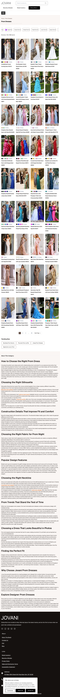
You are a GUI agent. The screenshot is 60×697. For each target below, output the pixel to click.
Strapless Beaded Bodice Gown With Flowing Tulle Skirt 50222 (37, 325)
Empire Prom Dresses (4, 29)
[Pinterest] (8, 629)
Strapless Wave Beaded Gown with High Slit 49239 (7, 131)
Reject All (20, 690)
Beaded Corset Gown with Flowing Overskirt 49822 (51, 260)
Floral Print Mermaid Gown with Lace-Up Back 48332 (22, 260)
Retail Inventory (6, 655)
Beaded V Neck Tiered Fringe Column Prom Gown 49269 (37, 66)
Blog (3, 646)
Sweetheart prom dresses (7, 485)
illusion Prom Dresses (39, 29)
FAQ (3, 643)
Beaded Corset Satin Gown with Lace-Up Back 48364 (51, 291)
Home (2, 18)
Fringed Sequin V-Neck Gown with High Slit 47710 (51, 131)
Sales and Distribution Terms (10, 664)
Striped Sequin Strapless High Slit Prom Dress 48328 (22, 131)
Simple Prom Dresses (13, 29)
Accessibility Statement (8, 667)
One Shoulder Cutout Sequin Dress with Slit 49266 (21, 66)
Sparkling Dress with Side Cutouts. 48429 (7, 291)
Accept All (30, 690)
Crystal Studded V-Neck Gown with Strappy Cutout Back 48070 (22, 99)
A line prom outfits (20, 399)
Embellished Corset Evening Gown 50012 (6, 65)
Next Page (37, 333)
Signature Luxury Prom (8, 347)
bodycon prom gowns (24, 394)
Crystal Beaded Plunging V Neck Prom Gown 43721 (22, 291)
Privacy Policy (6, 661)
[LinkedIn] (11, 629)
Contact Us (5, 640)
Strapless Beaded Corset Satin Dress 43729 (51, 65)
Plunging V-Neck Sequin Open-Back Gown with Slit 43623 (51, 325)
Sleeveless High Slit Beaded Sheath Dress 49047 (36, 292)
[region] (20, 686)
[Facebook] (5, 629)
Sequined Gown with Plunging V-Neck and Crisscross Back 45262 (36, 196)
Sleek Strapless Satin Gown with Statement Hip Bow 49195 (52, 229)
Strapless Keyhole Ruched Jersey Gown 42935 (7, 194)
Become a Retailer (7, 658)
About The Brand (6, 637)
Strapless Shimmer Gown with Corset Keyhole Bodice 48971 (8, 99)
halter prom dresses (37, 490)
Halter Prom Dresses (48, 29)
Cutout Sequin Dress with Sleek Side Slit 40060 (51, 98)
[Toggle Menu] (3, 13)
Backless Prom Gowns (8, 343)
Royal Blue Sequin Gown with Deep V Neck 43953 (22, 324)
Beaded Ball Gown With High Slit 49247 (36, 227)
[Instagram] (15, 629)
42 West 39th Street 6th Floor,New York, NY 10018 (18, 674)
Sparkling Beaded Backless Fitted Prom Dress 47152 (22, 227)
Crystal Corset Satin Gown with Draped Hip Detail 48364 (37, 163)
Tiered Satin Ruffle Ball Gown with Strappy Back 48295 (7, 163)
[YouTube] (2, 629)
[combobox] (32, 3)
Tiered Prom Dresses (21, 29)
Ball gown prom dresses (7, 389)
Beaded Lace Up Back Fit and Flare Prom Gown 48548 (51, 163)
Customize (10, 690)
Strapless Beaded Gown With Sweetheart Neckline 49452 (7, 325)
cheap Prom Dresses (38, 343)
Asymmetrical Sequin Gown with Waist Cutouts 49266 (37, 131)
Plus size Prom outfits (23, 343)
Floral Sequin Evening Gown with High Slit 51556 (8, 260)
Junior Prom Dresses (30, 29)
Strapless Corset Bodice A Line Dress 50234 (37, 98)
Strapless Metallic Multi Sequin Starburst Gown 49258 (51, 196)
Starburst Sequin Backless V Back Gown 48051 (7, 227)
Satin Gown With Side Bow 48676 (37, 260)
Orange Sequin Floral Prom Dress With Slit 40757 (22, 194)
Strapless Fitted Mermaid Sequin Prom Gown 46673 (22, 162)
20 (31, 333)
